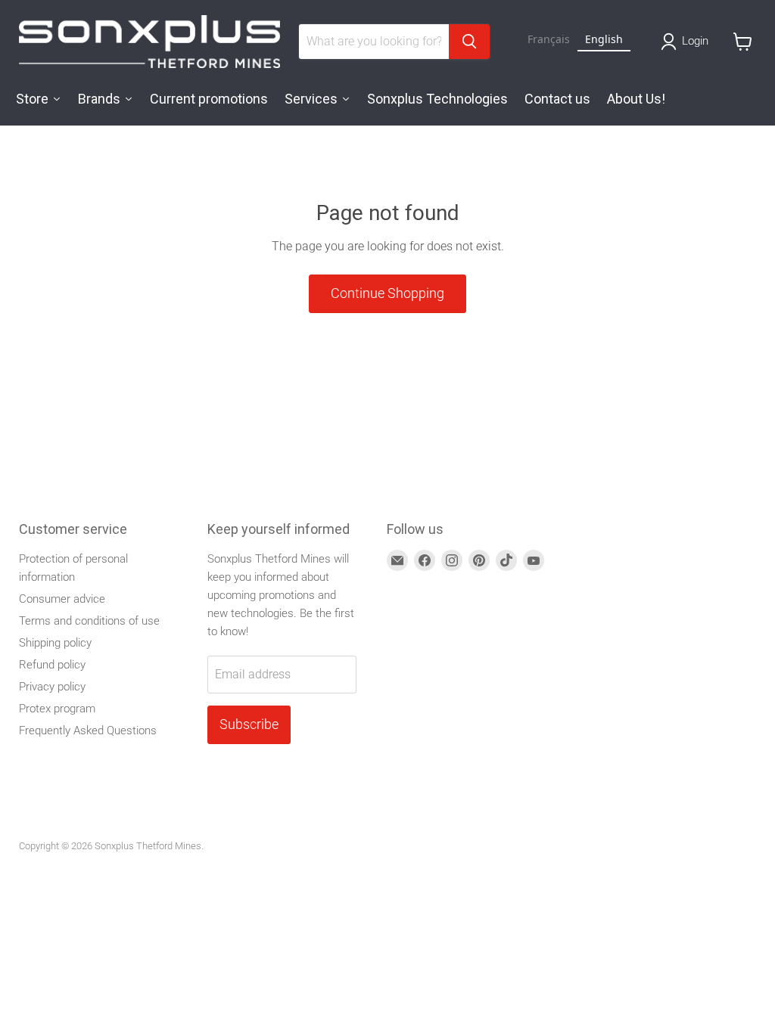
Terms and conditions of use (89, 621)
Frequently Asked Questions (88, 730)
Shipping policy (55, 643)
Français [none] (549, 39)
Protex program (57, 708)
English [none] (604, 39)
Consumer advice (62, 599)
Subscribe (249, 724)
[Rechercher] (469, 41)
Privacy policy (52, 686)
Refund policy (52, 665)
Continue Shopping (387, 293)
